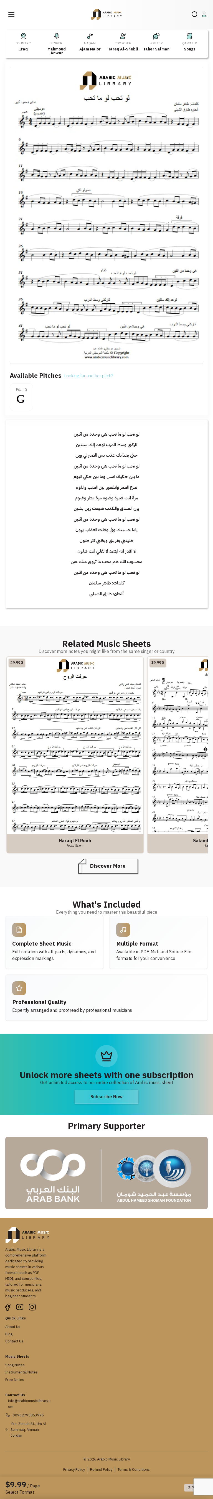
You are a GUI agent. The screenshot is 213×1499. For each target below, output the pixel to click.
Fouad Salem (75, 845)
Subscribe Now (106, 1097)
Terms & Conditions (134, 1469)
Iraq (23, 49)
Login (205, 14)
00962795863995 (28, 1415)
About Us (12, 1326)
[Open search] (194, 14)
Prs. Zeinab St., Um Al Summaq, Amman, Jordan (28, 1429)
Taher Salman (156, 49)
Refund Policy (101, 1469)
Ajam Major (90, 49)
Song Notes (15, 1365)
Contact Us (14, 1341)
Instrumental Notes (21, 1372)
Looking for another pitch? (88, 376)
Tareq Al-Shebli (123, 49)
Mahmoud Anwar (56, 51)
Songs (190, 49)
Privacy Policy (74, 1469)
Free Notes (14, 1379)
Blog (8, 1334)
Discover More (108, 866)
